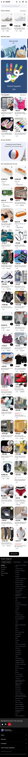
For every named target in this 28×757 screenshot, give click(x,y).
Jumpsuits (17, 678)
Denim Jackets (18, 702)
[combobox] (15, 6)
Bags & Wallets (4, 573)
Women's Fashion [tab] (6, 562)
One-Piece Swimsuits (20, 664)
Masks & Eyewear (19, 708)
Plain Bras (17, 648)
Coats (16, 642)
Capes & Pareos (19, 693)
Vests (16, 713)
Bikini (16, 638)
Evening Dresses (19, 618)
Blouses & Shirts (19, 582)
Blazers (17, 672)
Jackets (17, 608)
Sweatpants (18, 652)
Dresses (17, 572)
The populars (5, 95)
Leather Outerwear (19, 706)
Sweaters (17, 612)
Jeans (16, 620)
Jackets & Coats (19, 580)
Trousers (17, 574)
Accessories (4, 567)
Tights (16, 656)
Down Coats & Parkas (20, 646)
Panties (17, 666)
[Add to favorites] (11, 14)
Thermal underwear (20, 715)
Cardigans (17, 636)
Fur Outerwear (18, 674)
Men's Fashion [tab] (17, 562)
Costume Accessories (20, 644)
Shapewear (18, 687)
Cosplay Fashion (19, 584)
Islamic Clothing (19, 676)
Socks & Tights (19, 588)
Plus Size (3, 569)
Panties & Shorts (19, 698)
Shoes (2, 571)
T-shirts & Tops (19, 568)
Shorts (16, 628)
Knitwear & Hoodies (20, 570)
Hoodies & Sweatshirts (20, 578)
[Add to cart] (11, 24)
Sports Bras (18, 689)
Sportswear (18, 602)
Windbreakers (18, 658)
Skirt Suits (17, 700)
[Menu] (1, 1)
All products (23, 10)
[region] (14, 23)
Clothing (3, 565)
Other (2, 575)
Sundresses (18, 650)
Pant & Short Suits (19, 632)
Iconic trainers (5, 10)
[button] (2, 724)
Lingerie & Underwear (20, 586)
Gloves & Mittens (19, 704)
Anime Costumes (19, 668)
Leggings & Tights (19, 660)
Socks (16, 600)
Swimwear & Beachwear (21, 604)
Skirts (16, 610)
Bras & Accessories (19, 616)
